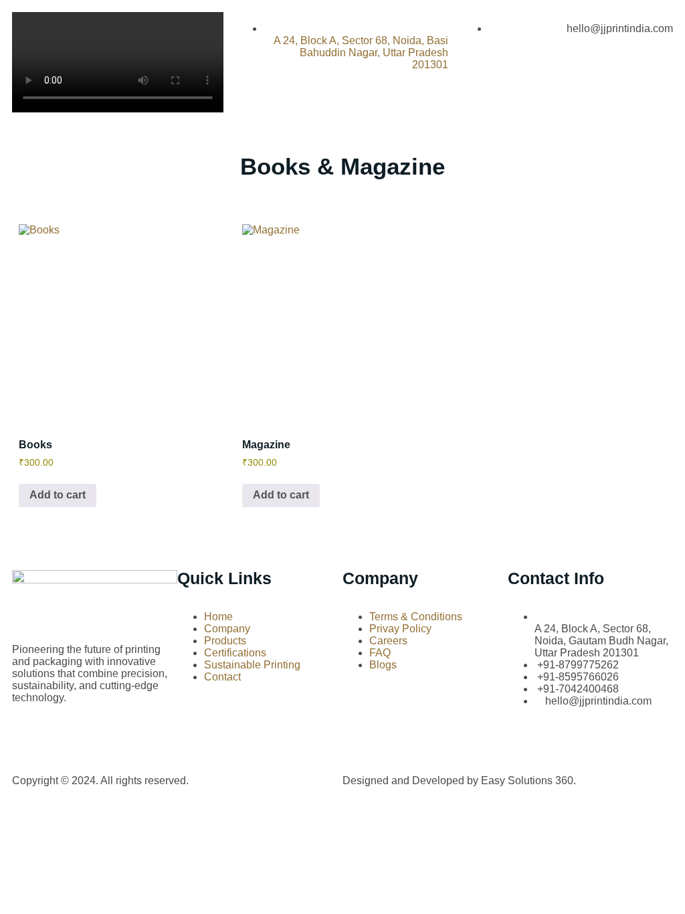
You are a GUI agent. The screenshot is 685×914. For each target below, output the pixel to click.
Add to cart (57, 494)
